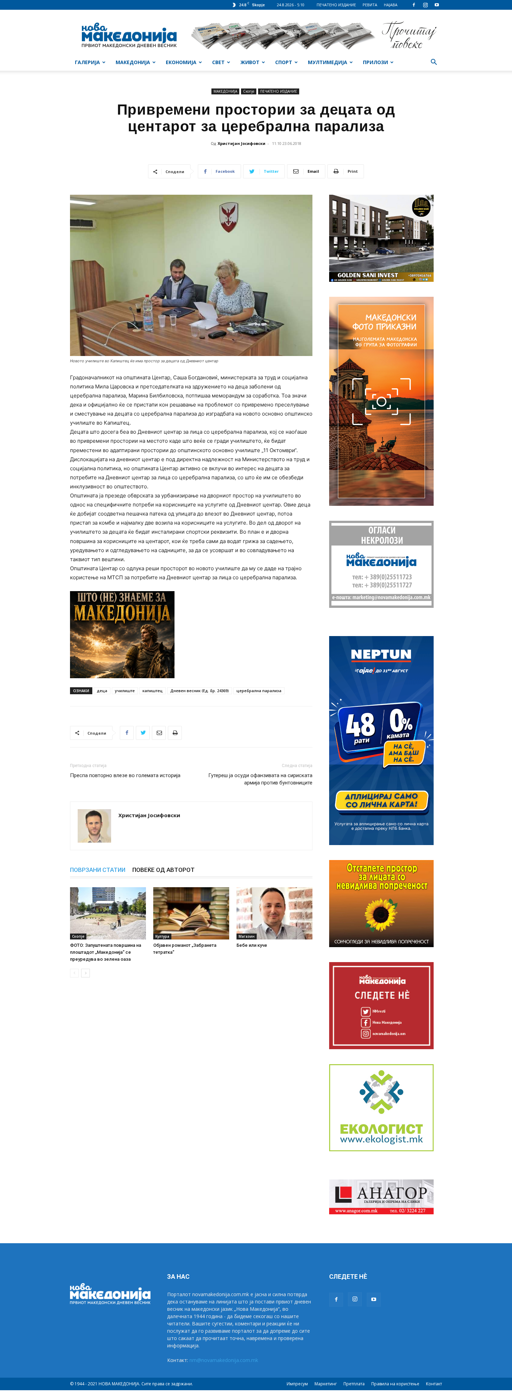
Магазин (247, 936)
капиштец (152, 690)
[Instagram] (425, 5)
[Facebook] (414, 5)
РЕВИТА (370, 4)
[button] (433, 63)
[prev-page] (74, 973)
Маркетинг (326, 1384)
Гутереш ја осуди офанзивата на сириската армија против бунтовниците (260, 779)
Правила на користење (395, 1384)
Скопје (248, 91)
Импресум (297, 1384)
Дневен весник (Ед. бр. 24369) (199, 690)
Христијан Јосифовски (241, 143)
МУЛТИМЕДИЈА (327, 62)
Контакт (434, 1384)
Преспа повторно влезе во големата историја (125, 775)
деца (102, 690)
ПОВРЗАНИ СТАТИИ (97, 869)
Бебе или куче (251, 945)
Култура (162, 936)
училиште (125, 690)
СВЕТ (218, 62)
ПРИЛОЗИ (375, 62)
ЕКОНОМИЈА (181, 62)
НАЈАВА (390, 4)
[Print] (175, 733)
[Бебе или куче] (274, 913)
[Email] (159, 733)
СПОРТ (283, 62)
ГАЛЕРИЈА (87, 62)
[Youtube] (437, 5)
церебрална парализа (258, 690)
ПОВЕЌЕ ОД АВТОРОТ (163, 869)
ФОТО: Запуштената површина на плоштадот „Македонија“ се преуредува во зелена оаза (105, 952)
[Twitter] (143, 733)
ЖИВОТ (249, 62)
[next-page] (85, 973)
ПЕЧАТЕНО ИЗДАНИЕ (336, 4)
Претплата (354, 1384)
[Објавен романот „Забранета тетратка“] (191, 913)
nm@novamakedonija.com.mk (223, 1360)
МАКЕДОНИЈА (133, 62)
